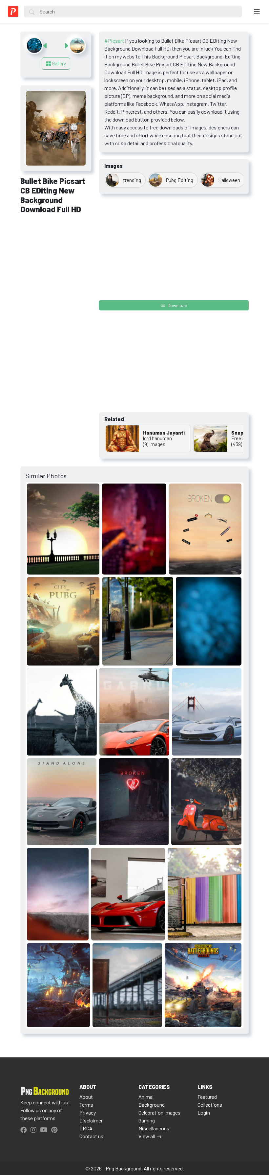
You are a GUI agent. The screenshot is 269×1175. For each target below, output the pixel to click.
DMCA (86, 1128)
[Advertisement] (55, 255)
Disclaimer (91, 1120)
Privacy (87, 1112)
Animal (146, 1097)
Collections (209, 1104)
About (86, 1097)
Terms (86, 1104)
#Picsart (114, 40)
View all (146, 1136)
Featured (207, 1097)
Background (151, 1104)
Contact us (91, 1136)
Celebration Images (159, 1112)
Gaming (146, 1120)
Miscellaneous (153, 1128)
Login (203, 1112)
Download (177, 305)
